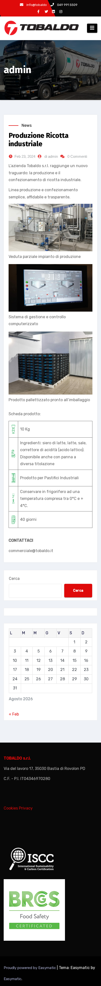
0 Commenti (77, 156)
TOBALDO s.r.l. (17, 758)
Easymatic (12, 979)
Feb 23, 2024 (24, 156)
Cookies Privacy (18, 808)
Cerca (14, 578)
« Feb (14, 714)
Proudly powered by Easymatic (30, 968)
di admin (51, 156)
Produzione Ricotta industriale (39, 139)
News (27, 125)
